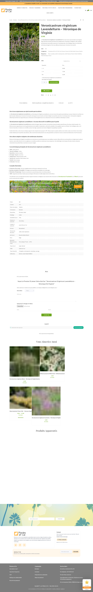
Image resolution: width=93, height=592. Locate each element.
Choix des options (18, 376)
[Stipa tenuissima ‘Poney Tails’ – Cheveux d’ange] (21, 398)
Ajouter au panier (54, 82)
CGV (10, 574)
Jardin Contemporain (59, 53)
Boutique (37, 568)
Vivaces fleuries (78, 51)
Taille (42, 60)
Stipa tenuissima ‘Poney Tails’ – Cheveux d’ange (21, 411)
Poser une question (78, 327)
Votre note (19, 290)
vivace (49, 55)
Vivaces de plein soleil (70, 51)
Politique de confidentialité (15, 577)
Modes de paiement (39, 577)
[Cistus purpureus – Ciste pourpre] (17, 483)
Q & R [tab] (70, 103)
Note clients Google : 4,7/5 (12, 1)
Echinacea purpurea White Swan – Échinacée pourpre (52, 373)
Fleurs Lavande (51, 53)
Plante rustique (44, 55)
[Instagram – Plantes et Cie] (20, 545)
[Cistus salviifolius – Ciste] (68, 441)
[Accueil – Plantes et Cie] (33, 534)
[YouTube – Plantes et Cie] (24, 545)
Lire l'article (77, 186)
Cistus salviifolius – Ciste (68, 449)
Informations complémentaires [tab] (43, 103)
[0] (87, 10)
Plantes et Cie (46, 586)
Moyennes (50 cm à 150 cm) (54, 51)
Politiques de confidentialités (46, 588)
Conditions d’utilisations (56, 588)
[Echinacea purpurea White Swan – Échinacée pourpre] (52, 358)
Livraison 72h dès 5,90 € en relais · (50, 1)
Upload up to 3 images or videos (25, 303)
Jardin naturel (67, 53)
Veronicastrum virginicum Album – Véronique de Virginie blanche (25, 379)
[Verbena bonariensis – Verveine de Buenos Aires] (21, 446)
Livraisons (37, 571)
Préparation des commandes (41, 574)
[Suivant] (83, 20)
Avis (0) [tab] (61, 103)
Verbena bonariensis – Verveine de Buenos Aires (21, 460)
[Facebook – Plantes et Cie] (15, 545)
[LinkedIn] (50, 95)
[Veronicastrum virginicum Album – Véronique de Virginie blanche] (25, 361)
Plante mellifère (78, 53)
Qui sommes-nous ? (13, 568)
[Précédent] (80, 20)
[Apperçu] (32, 376)
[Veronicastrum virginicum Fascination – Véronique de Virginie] (46, 401)
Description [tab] (23, 103)
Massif (72, 53)
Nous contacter (62, 539)
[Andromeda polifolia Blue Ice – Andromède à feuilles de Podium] (47, 450)
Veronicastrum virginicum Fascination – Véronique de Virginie (46, 417)
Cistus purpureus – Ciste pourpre (17, 493)
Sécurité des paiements (14, 580)
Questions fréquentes (14, 571)
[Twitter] (48, 95)
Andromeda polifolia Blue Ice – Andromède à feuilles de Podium (47, 467)
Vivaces (63, 51)
